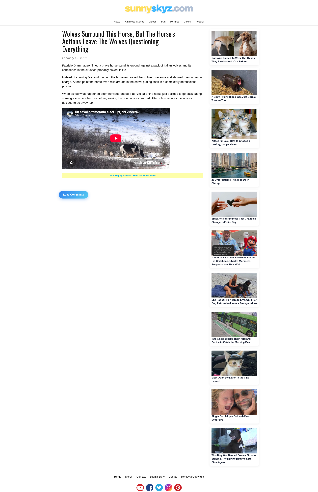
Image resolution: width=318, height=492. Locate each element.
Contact (141, 476)
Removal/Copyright (192, 476)
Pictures (174, 21)
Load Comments (73, 194)
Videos (153, 21)
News (117, 21)
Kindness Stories (134, 21)
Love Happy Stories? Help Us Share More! (132, 175)
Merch (128, 476)
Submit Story (157, 476)
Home (117, 476)
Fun (163, 21)
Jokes (187, 21)
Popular (200, 21)
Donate (173, 476)
